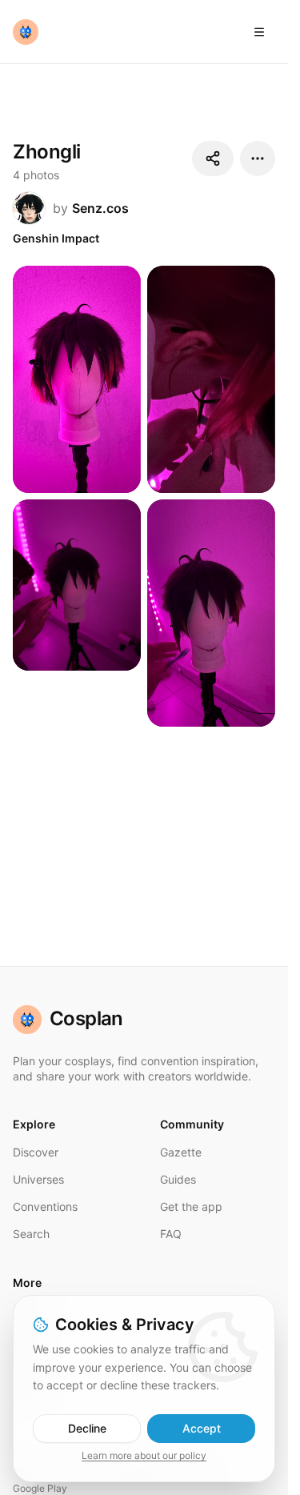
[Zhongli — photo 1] (77, 379)
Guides (178, 1179)
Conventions (45, 1206)
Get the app (191, 1206)
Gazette (181, 1152)
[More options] (257, 158)
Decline (87, 1428)
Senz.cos (100, 208)
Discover (35, 1152)
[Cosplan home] (25, 32)
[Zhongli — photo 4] (211, 613)
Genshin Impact (56, 238)
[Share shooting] (213, 158)
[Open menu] (259, 32)
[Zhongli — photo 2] (211, 379)
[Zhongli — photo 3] (77, 584)
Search (31, 1233)
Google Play (40, 1488)
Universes (38, 1179)
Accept (201, 1428)
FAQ (171, 1233)
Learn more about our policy (144, 1455)
